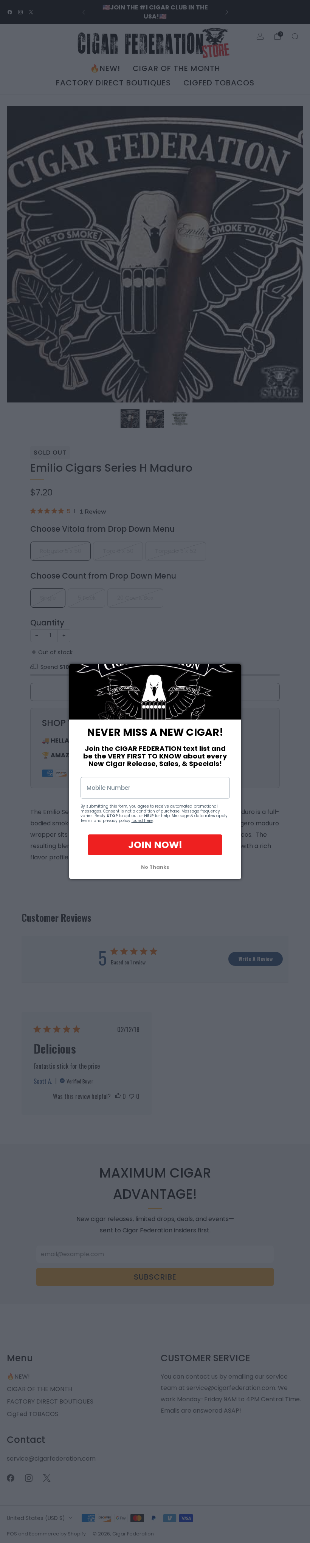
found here (142, 820)
